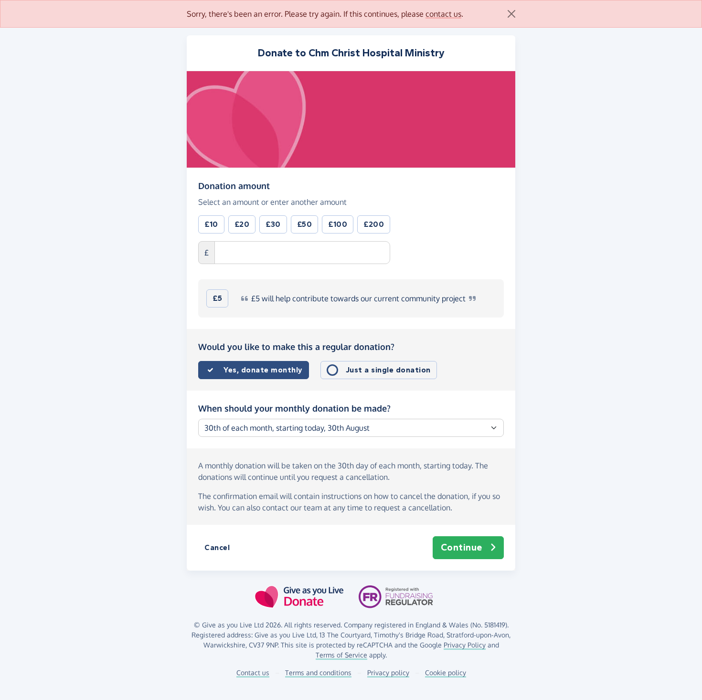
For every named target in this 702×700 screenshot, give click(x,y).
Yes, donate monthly (263, 369)
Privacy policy (388, 672)
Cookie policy (445, 672)
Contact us (252, 672)
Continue (461, 547)
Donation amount (234, 185)
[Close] (511, 13)
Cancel (217, 547)
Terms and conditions (318, 672)
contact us (443, 14)
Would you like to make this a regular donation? (296, 346)
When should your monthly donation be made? (294, 408)
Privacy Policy (465, 645)
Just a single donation (388, 369)
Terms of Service (341, 655)
